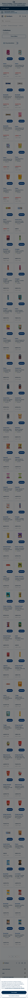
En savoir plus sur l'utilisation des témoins (14, 988)
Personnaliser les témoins (14, 995)
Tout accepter (14, 992)
